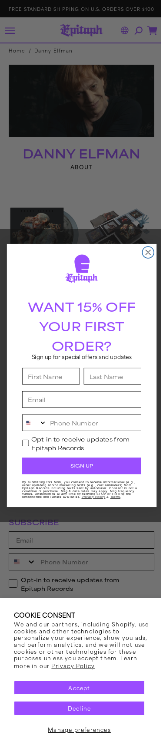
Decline (75, 708)
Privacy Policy (92, 665)
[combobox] (31, 423)
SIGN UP (78, 465)
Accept (76, 687)
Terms (112, 497)
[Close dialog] (144, 252)
